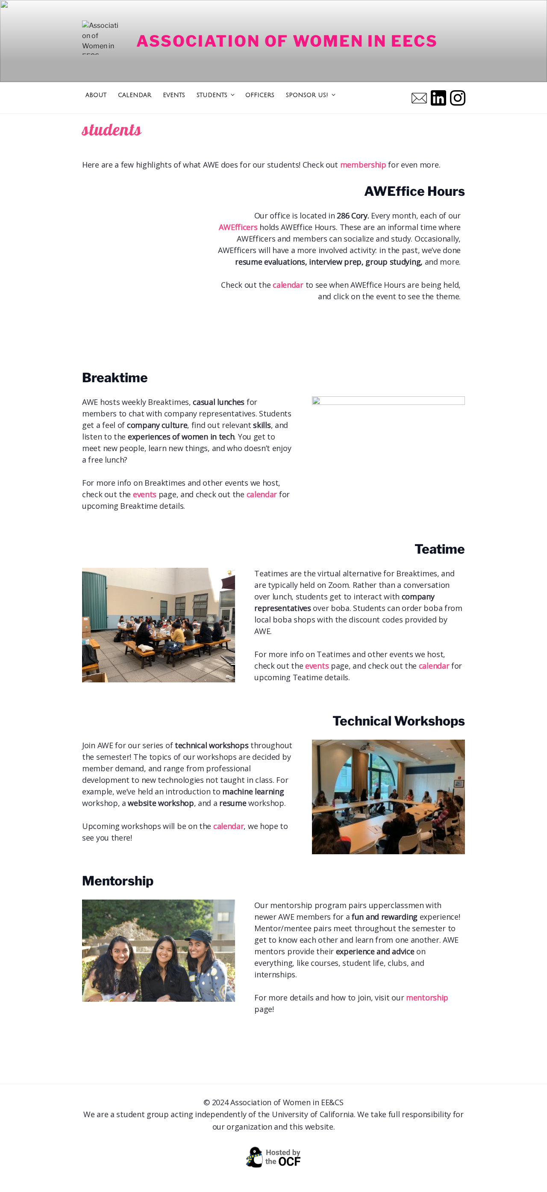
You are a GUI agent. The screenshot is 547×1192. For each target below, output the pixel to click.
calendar (134, 94)
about (95, 94)
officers (259, 94)
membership (363, 164)
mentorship (427, 997)
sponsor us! (307, 94)
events (174, 94)
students (212, 94)
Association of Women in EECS (287, 41)
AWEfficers (238, 227)
